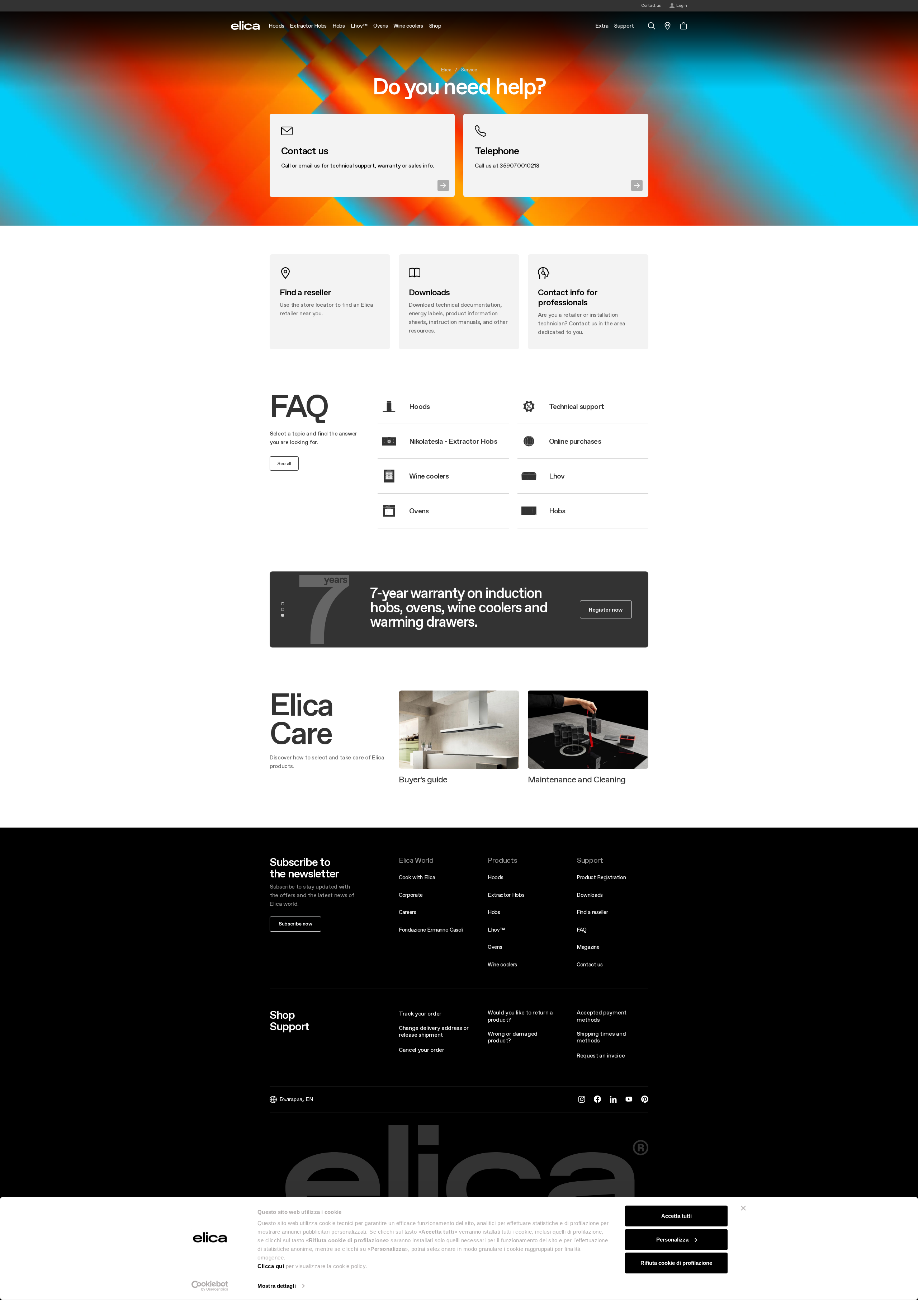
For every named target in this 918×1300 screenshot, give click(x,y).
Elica (446, 69)
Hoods (495, 877)
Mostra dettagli (276, 1286)
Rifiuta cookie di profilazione (676, 1263)
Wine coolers (502, 964)
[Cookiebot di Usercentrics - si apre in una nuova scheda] (210, 1286)
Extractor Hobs (506, 895)
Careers (407, 912)
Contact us (590, 964)
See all (284, 463)
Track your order (420, 1013)
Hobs (494, 912)
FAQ (582, 929)
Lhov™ (496, 929)
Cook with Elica (417, 877)
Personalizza (672, 1239)
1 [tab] (282, 603)
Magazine (588, 947)
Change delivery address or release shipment (434, 1031)
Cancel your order (421, 1050)
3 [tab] (282, 615)
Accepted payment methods (601, 1015)
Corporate (411, 895)
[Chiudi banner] (743, 1208)
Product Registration (601, 877)
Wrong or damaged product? (513, 1037)
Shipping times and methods (601, 1037)
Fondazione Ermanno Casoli (431, 929)
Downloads (590, 895)
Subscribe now (295, 923)
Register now (606, 609)
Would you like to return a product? (520, 1015)
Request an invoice (601, 1055)
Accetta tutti (676, 1216)
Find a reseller (592, 912)
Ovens (495, 947)
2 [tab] (282, 609)
